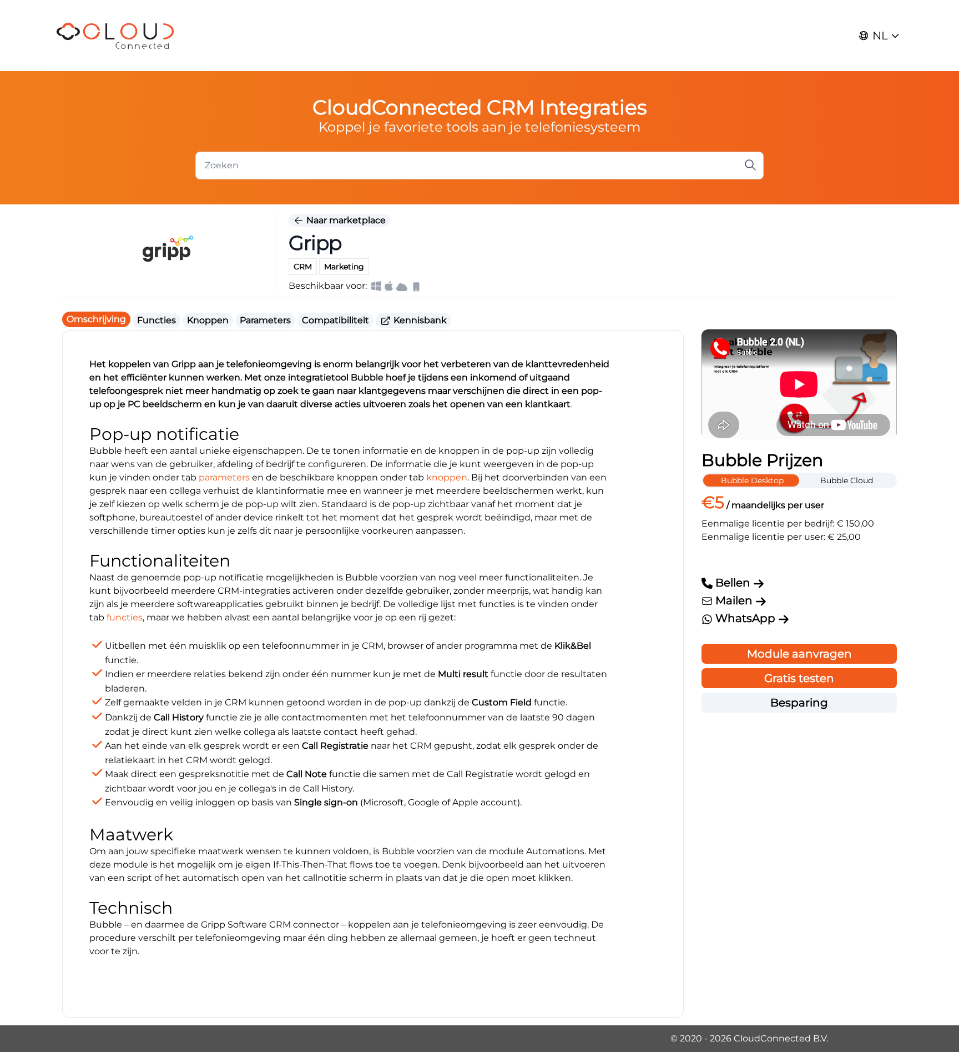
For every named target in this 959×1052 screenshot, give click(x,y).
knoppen (446, 477)
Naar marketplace (345, 220)
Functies (156, 320)
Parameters (265, 320)
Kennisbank (419, 320)
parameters (224, 477)
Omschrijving (96, 319)
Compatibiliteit (335, 320)
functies (125, 617)
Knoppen (208, 320)
